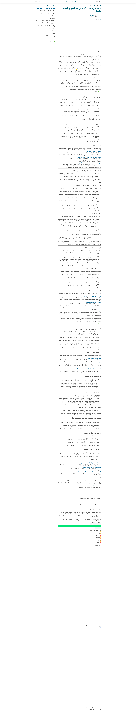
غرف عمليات (74, 515)
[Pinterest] (45, 1)
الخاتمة (67, 70)
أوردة (93, 512)
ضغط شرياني (84, 515)
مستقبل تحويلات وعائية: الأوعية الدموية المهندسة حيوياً (72, 68)
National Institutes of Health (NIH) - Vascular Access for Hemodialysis (77, 518)
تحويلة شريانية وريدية (82, 512)
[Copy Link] (66, 16)
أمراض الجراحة (97, 5)
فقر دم (63, 515)
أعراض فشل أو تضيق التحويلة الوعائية (85, 61)
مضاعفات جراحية (95, 516)
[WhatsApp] (44, 1)
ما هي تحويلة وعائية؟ (97, 61)
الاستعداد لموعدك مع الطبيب (92, 67)
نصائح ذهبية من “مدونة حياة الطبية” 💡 (83, 70)
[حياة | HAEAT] (98, 2)
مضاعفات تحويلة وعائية (93, 64)
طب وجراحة (79, 515)
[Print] (96, 528)
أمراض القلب (96, 512)
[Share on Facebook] (72, 16)
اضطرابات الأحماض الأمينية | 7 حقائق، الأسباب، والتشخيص (89, 498)
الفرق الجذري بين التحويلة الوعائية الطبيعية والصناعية (87, 62)
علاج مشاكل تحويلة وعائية (79, 65)
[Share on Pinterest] (91, 524)
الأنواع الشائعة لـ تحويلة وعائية (69, 67)
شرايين (97, 515)
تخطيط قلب (69, 512)
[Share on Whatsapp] (69, 16)
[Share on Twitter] (71, 16)
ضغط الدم (89, 515)
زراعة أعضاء (64, 513)
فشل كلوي (67, 515)
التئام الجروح (89, 512)
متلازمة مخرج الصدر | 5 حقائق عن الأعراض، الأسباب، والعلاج (89, 504)
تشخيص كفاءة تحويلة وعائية (90, 65)
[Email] (67, 16)
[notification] (42, 1)
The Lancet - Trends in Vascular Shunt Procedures (81, 519)
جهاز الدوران (74, 513)
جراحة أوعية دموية (94, 513)
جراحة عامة (88, 513)
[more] (48, 1)
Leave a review (98, 709)
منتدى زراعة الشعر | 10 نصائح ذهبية (46, 8)
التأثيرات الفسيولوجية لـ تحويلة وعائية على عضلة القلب (78, 64)
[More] (64, 16)
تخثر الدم (76, 512)
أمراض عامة (92, 5)
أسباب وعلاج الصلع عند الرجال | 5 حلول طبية (45, 20)
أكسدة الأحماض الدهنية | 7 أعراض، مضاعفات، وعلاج (90, 492)
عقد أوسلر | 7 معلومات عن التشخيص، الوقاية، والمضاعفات (89, 487)
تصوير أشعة (64, 512)
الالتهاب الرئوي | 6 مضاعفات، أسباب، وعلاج (92, 509)
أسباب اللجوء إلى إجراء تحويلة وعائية (70, 61)
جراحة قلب (84, 513)
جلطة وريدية (79, 513)
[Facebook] (46, 1)
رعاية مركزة (69, 513)
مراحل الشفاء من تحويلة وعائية (81, 67)
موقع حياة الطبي (92, 15)
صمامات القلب (93, 515)
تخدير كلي (73, 512)
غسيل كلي (70, 515)
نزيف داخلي (89, 516)
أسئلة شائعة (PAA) (72, 70)
